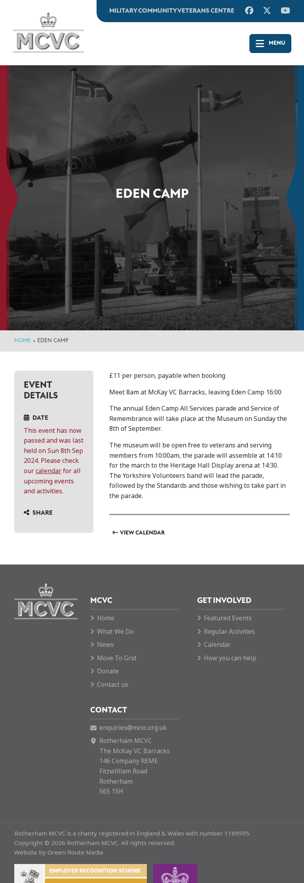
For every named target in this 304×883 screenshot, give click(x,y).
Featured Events (228, 618)
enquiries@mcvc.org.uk (133, 727)
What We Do (115, 631)
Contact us (112, 684)
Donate (108, 671)
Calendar (217, 644)
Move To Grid (116, 658)
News (105, 644)
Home (22, 341)
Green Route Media (75, 852)
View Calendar (142, 533)
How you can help (230, 658)
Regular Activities (229, 631)
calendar (48, 471)
